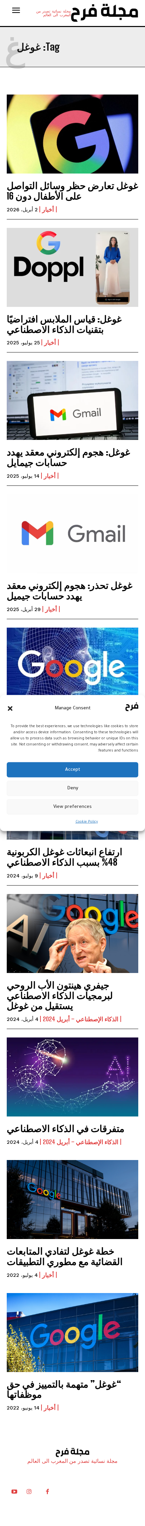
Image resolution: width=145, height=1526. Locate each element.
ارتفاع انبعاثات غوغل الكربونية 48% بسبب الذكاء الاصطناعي (64, 857)
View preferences (72, 806)
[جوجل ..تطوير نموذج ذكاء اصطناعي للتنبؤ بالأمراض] (72, 667)
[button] (10, 708)
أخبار (48, 209)
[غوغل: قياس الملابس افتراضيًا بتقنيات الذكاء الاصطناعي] (72, 267)
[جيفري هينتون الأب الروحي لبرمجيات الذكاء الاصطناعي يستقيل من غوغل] (72, 933)
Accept (72, 769)
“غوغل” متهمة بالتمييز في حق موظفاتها (64, 1389)
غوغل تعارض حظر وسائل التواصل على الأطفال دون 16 (72, 191)
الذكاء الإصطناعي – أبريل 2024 (80, 1019)
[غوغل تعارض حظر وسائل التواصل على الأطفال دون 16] (72, 134)
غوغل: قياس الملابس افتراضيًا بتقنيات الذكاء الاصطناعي (64, 324)
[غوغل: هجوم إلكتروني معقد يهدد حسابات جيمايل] (72, 400)
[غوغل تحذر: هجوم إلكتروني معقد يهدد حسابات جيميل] (72, 533)
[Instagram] (29, 1493)
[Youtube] (14, 1493)
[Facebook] (47, 1493)
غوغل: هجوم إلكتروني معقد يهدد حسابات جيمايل (68, 457)
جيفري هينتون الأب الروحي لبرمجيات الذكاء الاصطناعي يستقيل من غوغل (60, 995)
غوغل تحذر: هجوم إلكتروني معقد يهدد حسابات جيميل (70, 590)
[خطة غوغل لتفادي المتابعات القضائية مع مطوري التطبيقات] (72, 1199)
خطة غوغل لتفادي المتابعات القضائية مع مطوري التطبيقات (65, 1256)
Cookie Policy (87, 822)
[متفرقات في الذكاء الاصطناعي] (72, 1076)
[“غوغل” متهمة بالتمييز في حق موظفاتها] (72, 1332)
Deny (72, 788)
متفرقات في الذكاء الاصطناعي (65, 1128)
